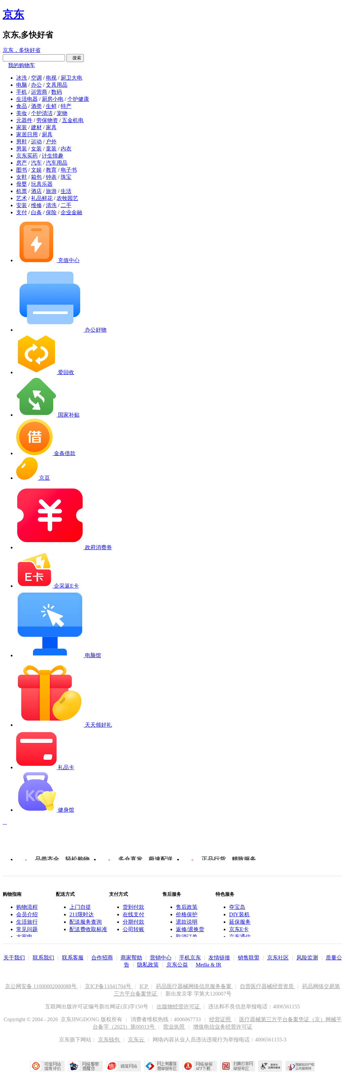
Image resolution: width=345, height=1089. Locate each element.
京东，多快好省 (21, 50)
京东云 (137, 1039)
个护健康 (78, 99)
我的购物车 (21, 65)
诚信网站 (123, 1066)
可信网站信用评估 (47, 1066)
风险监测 (307, 957)
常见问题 (27, 929)
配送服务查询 (85, 922)
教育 (51, 170)
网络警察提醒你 (85, 1066)
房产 (21, 163)
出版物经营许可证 (179, 1006)
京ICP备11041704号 (108, 986)
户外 (51, 141)
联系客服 (73, 957)
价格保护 (186, 914)
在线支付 (133, 914)
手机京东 (190, 957)
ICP (144, 986)
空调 (36, 78)
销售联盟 (248, 957)
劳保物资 (47, 120)
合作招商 (102, 957)
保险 (51, 212)
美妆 (21, 113)
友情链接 (219, 957)
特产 (66, 106)
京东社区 (278, 957)
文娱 (36, 170)
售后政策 (186, 907)
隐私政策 (148, 965)
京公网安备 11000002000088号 (41, 986)
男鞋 (21, 141)
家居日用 (27, 134)
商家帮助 (131, 957)
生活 (66, 191)
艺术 (21, 198)
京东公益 (177, 965)
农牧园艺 (67, 198)
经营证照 (220, 1019)
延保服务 (240, 922)
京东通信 (240, 937)
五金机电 (73, 120)
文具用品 (56, 85)
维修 (36, 205)
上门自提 (80, 907)
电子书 (69, 170)
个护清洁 (42, 113)
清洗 (51, 205)
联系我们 (43, 957)
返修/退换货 (190, 929)
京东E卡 (239, 929)
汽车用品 (56, 163)
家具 (51, 127)
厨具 (47, 134)
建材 (36, 127)
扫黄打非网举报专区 (237, 1066)
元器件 (24, 120)
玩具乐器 (42, 184)
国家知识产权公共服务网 (300, 1066)
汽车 (36, 163)
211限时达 (81, 914)
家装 (21, 127)
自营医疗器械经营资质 (267, 986)
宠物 (62, 113)
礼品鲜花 (42, 198)
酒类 (36, 106)
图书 (21, 170)
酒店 (36, 191)
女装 (36, 148)
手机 (21, 92)
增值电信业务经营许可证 (222, 1027)
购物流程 (27, 907)
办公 (36, 85)
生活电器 (27, 99)
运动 (36, 141)
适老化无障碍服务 (270, 1066)
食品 (21, 106)
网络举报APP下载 (199, 1066)
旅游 (51, 191)
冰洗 (21, 78)
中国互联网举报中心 (161, 1066)
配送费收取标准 (88, 929)
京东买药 (27, 156)
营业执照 (174, 1027)
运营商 (39, 92)
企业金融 (71, 212)
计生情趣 (52, 156)
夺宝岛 (237, 907)
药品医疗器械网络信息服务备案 (194, 986)
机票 (21, 191)
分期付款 (133, 922)
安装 (21, 205)
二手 (66, 205)
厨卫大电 (71, 78)
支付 (21, 212)
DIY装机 (239, 914)
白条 (36, 212)
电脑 (21, 85)
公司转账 (133, 929)
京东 (13, 14)
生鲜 (51, 106)
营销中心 (160, 957)
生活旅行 (27, 922)
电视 (51, 78)
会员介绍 (27, 914)
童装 (51, 148)
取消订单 (186, 937)
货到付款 (133, 907)
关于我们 (14, 957)
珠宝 (66, 177)
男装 (21, 148)
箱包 (36, 177)
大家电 (24, 937)
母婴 (21, 184)
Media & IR (208, 965)
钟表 (51, 177)
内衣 (66, 148)
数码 (56, 92)
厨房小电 (52, 99)
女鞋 (21, 177)
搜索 (75, 57)
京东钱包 (109, 1039)
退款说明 (186, 922)
